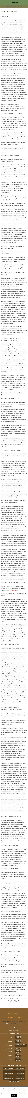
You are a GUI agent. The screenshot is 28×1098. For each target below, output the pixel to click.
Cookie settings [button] (21, 1093)
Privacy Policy (13, 590)
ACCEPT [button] (14, 1095)
